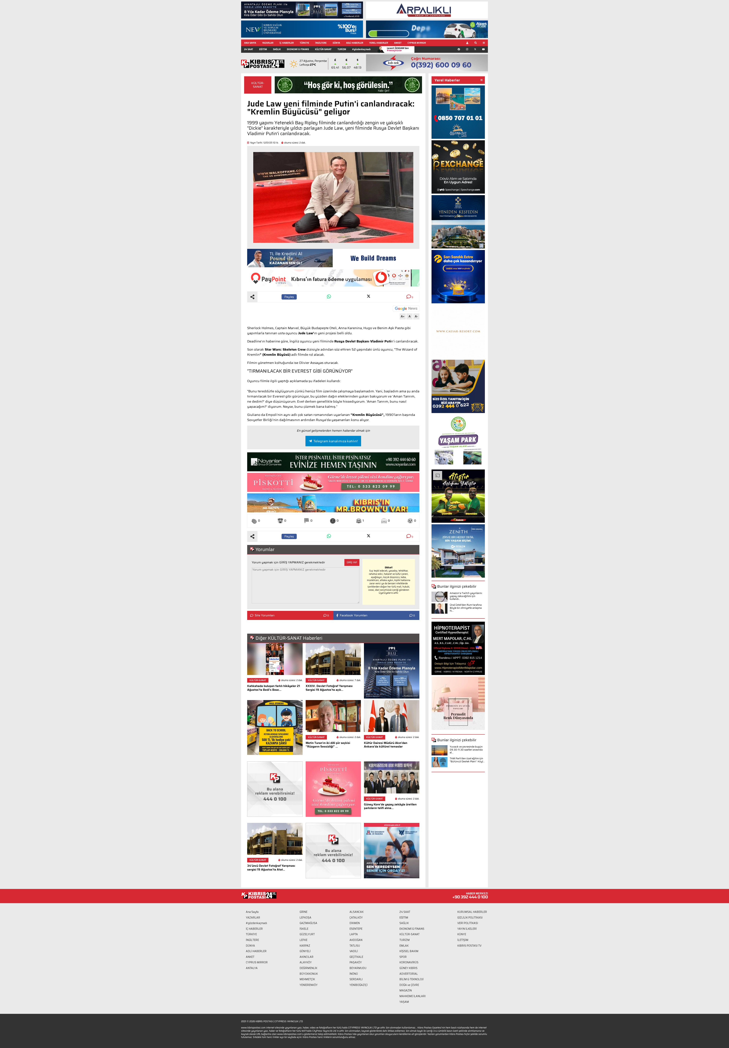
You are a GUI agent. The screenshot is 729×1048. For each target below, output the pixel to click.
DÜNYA (336, 43)
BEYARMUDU (358, 968)
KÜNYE (461, 934)
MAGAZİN (405, 990)
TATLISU (355, 946)
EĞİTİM (263, 49)
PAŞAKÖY (356, 962)
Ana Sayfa (252, 912)
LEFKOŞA (305, 918)
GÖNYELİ (305, 951)
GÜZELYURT (307, 934)
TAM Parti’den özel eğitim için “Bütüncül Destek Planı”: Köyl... (467, 759)
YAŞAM (404, 1002)
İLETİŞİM (462, 940)
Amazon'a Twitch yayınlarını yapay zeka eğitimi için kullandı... (466, 596)
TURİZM (342, 49)
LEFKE (303, 940)
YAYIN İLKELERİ (467, 929)
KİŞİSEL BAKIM (408, 951)
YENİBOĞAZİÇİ (359, 985)
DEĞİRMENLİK (308, 968)
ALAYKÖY (306, 962)
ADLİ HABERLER (354, 43)
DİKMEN (355, 923)
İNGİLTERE (321, 43)
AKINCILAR (306, 957)
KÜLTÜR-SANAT (323, 49)
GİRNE (303, 912)
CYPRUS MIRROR (417, 43)
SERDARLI (356, 979)
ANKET (398, 43)
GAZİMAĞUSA (308, 923)
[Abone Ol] (406, 308)
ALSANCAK (357, 912)
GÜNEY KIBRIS (408, 968)
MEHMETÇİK (307, 979)
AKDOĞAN (356, 940)
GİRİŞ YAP (352, 562)
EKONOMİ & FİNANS (298, 49)
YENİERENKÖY (309, 985)
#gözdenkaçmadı (361, 49)
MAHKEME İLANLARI (412, 996)
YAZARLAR (267, 43)
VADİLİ (354, 951)
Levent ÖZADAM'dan (398, 49)
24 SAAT (248, 49)
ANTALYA (252, 968)
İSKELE (304, 929)
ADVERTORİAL (408, 974)
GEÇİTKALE (356, 957)
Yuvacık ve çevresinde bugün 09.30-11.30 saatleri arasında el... (466, 750)
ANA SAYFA (250, 43)
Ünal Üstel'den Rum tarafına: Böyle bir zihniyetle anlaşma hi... (466, 608)
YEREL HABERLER (378, 43)
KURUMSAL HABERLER (472, 912)
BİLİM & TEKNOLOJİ (411, 979)
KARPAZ (305, 946)
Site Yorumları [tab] (265, 615)
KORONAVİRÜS (408, 962)
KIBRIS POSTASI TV (469, 946)
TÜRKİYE (304, 43)
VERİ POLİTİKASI (467, 923)
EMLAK (404, 946)
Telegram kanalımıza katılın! (335, 441)
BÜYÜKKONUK (309, 974)
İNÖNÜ (354, 974)
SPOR (403, 957)
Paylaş (289, 296)
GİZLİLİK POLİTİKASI (470, 918)
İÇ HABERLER (286, 43)
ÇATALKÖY (356, 918)
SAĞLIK (277, 49)
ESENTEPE (356, 929)
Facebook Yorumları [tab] (353, 615)
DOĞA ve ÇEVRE (409, 985)
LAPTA (354, 934)
